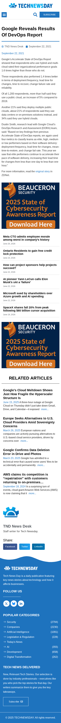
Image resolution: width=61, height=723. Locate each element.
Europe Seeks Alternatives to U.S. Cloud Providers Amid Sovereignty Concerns (29, 422)
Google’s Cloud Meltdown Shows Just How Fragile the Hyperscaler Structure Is (28, 394)
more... (45, 409)
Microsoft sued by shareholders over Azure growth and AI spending (27, 295)
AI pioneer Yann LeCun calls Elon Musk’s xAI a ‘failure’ (25, 281)
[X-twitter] (6, 603)
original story (43, 171)
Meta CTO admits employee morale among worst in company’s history (26, 238)
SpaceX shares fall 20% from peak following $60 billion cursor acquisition (29, 309)
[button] (4, 14)
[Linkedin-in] (21, 603)
